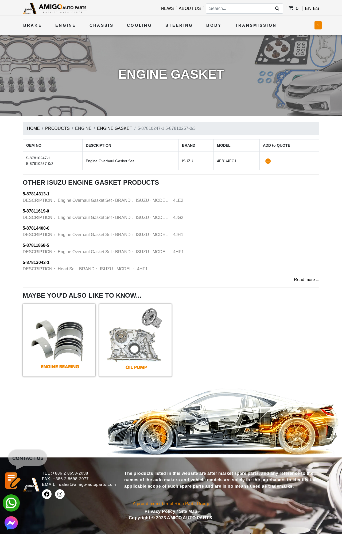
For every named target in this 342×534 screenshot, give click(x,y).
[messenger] (11, 522)
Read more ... (306, 279)
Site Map (188, 511)
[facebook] (47, 494)
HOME (33, 128)
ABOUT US (190, 8)
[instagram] (60, 494)
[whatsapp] (11, 502)
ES (316, 8)
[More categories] (318, 25)
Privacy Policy (161, 511)
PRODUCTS (57, 128)
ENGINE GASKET (114, 128)
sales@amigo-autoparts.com (87, 484)
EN (308, 8)
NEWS (167, 8)
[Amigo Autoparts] (55, 8)
